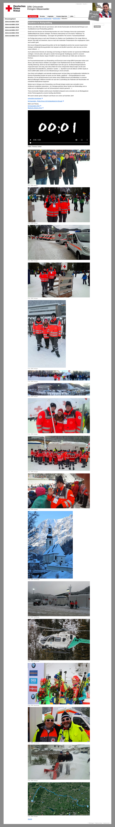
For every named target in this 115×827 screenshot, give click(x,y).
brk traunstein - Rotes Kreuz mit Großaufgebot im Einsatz (45, 101)
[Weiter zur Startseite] (15, 12)
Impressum (106, 823)
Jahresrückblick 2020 (12, 22)
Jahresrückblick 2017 (12, 30)
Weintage (91, 823)
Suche (84, 4)
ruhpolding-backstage (34, 98)
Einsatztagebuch (10, 19)
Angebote (50, 16)
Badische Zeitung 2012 (35, 108)
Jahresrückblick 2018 (12, 27)
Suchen (97, 26)
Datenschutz (98, 823)
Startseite (79, 4)
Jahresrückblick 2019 (12, 24)
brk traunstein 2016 (34, 106)
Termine (42, 16)
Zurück (30, 819)
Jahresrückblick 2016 (12, 33)
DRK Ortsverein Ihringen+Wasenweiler (40, 18)
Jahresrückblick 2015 (12, 36)
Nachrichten (33, 16)
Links (71, 16)
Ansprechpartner (61, 16)
